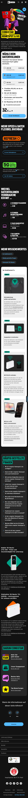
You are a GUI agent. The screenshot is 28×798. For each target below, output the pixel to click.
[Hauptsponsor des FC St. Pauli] (14, 771)
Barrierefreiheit (21, 792)
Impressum (7, 790)
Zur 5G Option (8, 176)
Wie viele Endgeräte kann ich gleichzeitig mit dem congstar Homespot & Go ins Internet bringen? (13, 504)
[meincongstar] (22, 2)
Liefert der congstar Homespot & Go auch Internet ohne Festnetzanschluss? (14, 486)
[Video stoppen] (24, 9)
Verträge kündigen (7, 795)
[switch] (16, 761)
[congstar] (11, 2)
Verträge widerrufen (20, 795)
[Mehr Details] (12, 111)
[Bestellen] (26, 2)
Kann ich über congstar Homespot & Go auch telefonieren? (15, 473)
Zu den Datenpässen (10, 152)
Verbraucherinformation (9, 792)
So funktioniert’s (7, 254)
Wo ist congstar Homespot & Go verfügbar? (14, 467)
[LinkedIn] (10, 783)
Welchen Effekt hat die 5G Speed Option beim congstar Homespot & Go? (15, 525)
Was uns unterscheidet (16, 659)
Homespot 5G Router (9, 262)
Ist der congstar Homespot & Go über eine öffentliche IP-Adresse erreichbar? (14, 518)
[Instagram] (21, 783)
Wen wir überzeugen (16, 690)
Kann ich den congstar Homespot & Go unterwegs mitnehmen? (15, 492)
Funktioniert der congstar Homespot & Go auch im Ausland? (14, 512)
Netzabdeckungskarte (17, 307)
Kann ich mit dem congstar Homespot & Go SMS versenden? (14, 531)
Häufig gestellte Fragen (9, 258)
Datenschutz (20, 790)
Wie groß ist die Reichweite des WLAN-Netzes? (14, 497)
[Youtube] (17, 783)
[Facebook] (7, 783)
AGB (14, 790)
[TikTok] (14, 783)
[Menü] (2, 2)
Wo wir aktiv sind (15, 668)
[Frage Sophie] (19, 2)
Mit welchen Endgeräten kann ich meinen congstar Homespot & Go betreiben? (14, 479)
